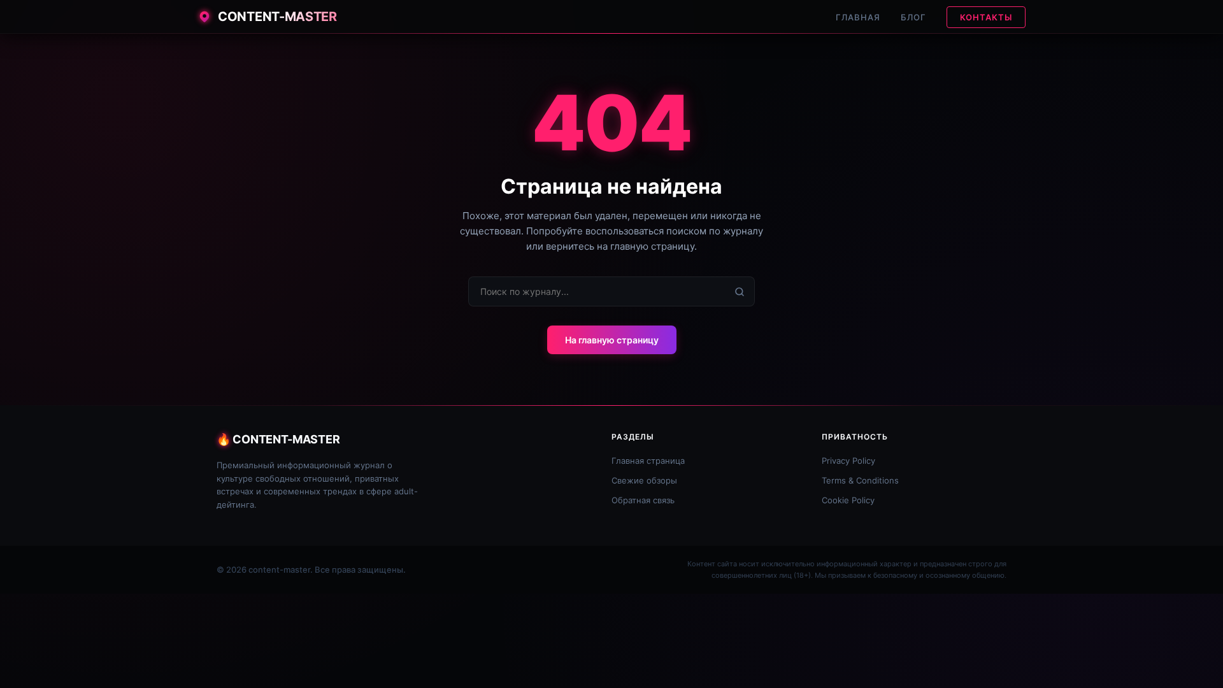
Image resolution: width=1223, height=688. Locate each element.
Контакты (986, 17)
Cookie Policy (848, 500)
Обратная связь (643, 500)
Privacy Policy (848, 460)
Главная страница (648, 460)
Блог (913, 17)
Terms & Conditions (860, 480)
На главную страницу (612, 339)
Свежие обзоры (644, 480)
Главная (858, 17)
